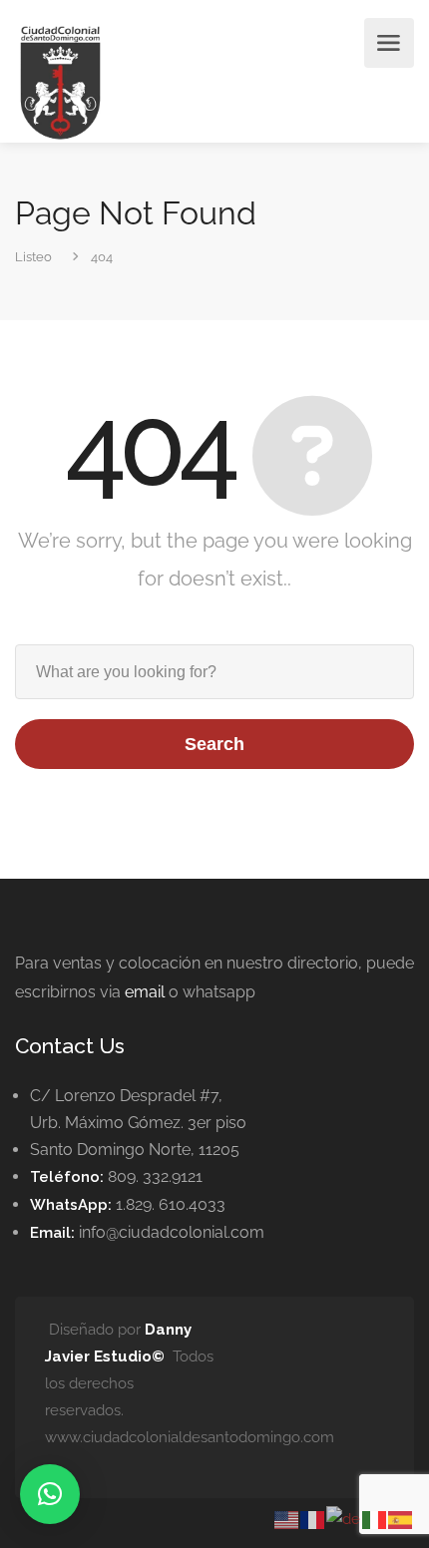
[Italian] (375, 1518)
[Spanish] (401, 1518)
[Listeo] (60, 81)
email (145, 991)
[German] (344, 1518)
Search (214, 744)
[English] (287, 1518)
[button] (50, 1494)
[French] (313, 1518)
